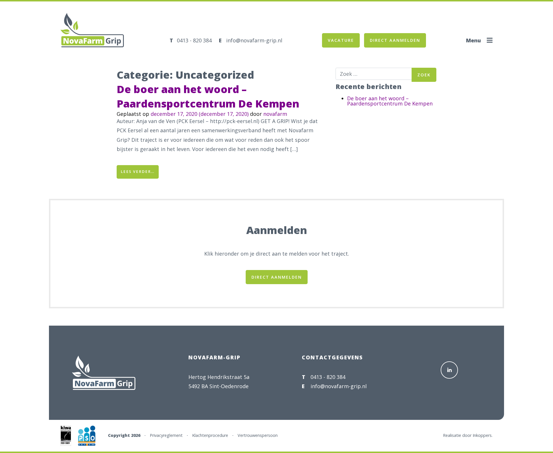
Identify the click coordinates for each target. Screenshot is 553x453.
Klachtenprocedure (210, 435)
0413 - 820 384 (194, 40)
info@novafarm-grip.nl (254, 40)
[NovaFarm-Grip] (86, 38)
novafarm (275, 113)
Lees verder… (140, 171)
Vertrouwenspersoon (258, 435)
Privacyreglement (166, 435)
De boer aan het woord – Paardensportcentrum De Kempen (208, 96)
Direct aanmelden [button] (395, 40)
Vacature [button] (341, 40)
